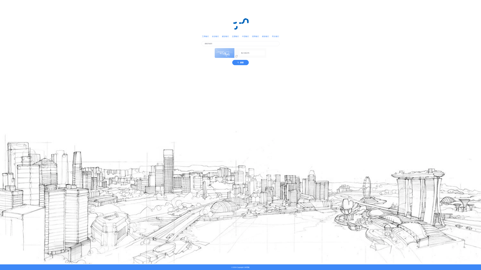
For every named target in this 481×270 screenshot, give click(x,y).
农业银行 (215, 36)
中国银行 (245, 36)
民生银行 (275, 36)
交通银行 (235, 36)
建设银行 (225, 36)
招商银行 (255, 36)
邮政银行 (265, 36)
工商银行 (205, 36)
